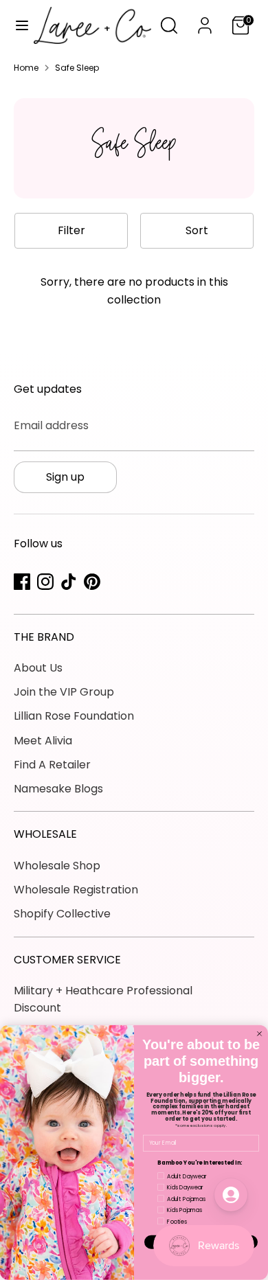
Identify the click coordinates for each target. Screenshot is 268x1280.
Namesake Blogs (58, 789)
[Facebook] (22, 581)
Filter (71, 230)
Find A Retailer (52, 765)
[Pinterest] (92, 581)
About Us (38, 668)
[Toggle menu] (17, 25)
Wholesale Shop (57, 865)
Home (26, 67)
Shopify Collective (62, 914)
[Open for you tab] (230, 1194)
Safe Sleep (77, 67)
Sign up (65, 477)
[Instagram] (45, 581)
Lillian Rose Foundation (74, 716)
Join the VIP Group (64, 692)
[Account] (205, 20)
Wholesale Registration (76, 890)
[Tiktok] (68, 581)
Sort (197, 230)
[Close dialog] (259, 1034)
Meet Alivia (43, 740)
